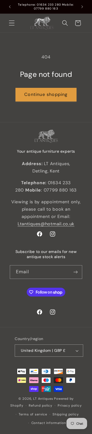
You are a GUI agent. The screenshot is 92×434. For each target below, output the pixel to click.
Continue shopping (45, 94)
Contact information (48, 423)
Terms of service (33, 414)
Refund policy (40, 405)
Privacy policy (70, 405)
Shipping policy (66, 414)
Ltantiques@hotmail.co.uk (46, 224)
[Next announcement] (82, 6)
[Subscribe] (75, 272)
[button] (11, 23)
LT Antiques (43, 399)
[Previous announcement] (9, 6)
